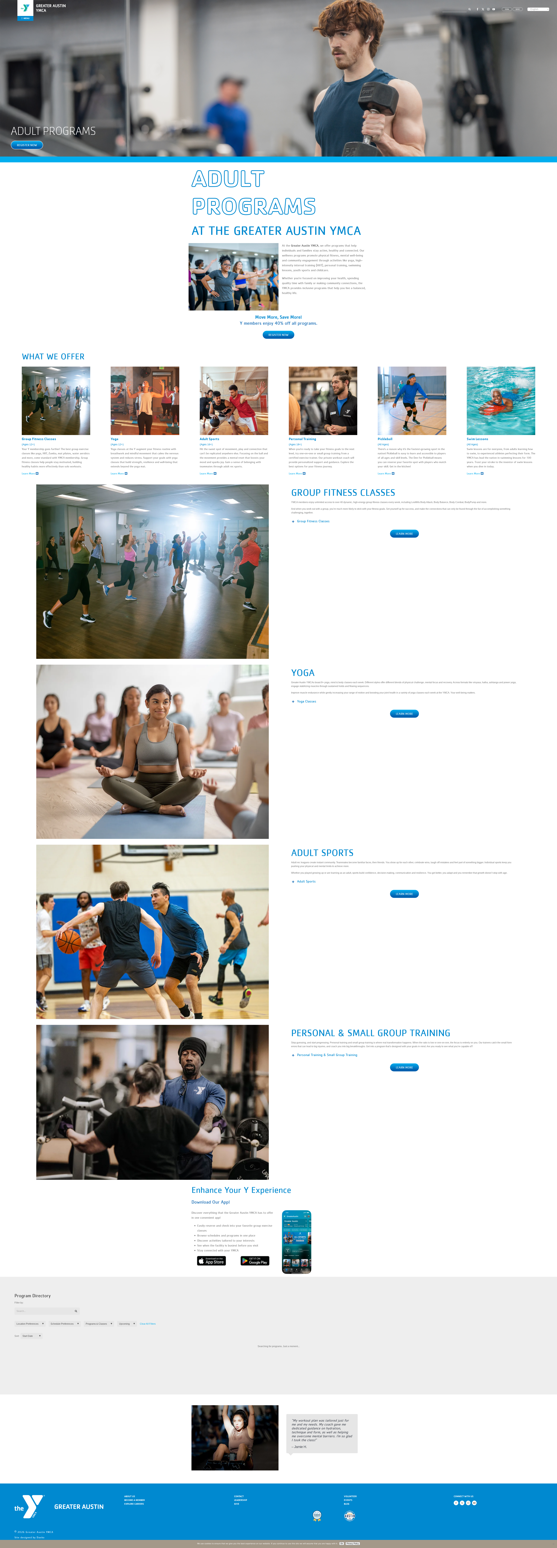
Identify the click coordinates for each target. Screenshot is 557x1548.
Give (236, 1503)
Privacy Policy (353, 1543)
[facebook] (477, 9)
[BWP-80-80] (317, 1511)
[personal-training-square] (323, 367)
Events (348, 1500)
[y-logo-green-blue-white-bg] (25, 4)
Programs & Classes (96, 1324)
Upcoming (124, 1324)
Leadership (240, 1500)
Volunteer (350, 1496)
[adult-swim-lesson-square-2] (501, 367)
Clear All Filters (148, 1324)
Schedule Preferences (62, 1324)
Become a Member (134, 1500)
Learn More (207, 473)
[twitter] (483, 9)
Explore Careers (134, 1503)
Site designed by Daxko (30, 1537)
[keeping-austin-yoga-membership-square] (145, 367)
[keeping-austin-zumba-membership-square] (56, 367)
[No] (553, 1543)
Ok (341, 1543)
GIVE (518, 9)
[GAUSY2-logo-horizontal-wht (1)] (59, 1496)
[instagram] (488, 9)
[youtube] (493, 9)
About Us (129, 1496)
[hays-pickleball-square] (412, 367)
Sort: (17, 1336)
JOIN (507, 9)
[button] (27, 145)
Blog (346, 1503)
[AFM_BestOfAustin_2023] (350, 1511)
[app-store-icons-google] (255, 1257)
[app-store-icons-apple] (211, 1257)
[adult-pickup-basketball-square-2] (234, 367)
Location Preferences (27, 1324)
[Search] (76, 1311)
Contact (239, 1496)
